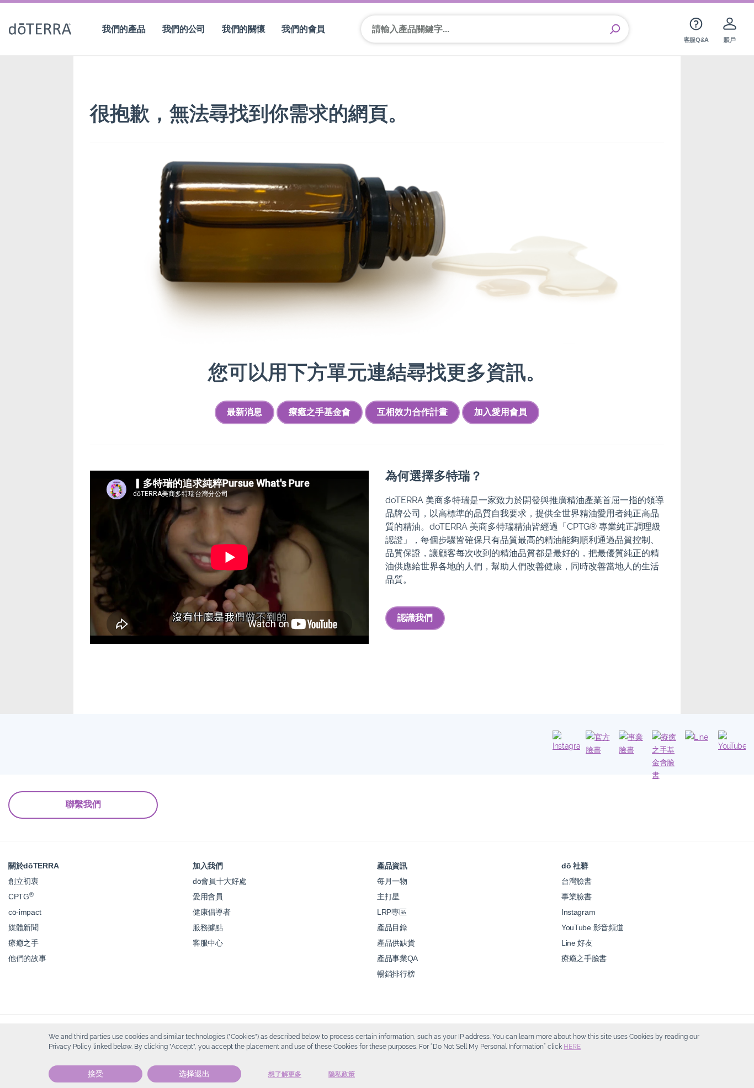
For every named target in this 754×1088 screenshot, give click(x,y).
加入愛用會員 (500, 412)
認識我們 (415, 617)
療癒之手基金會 (320, 412)
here (572, 1046)
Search (615, 29)
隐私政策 (341, 1074)
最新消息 (244, 412)
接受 (95, 1073)
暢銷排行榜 (396, 973)
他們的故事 (27, 958)
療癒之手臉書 (584, 958)
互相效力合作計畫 (412, 412)
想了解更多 (284, 1074)
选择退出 (194, 1073)
